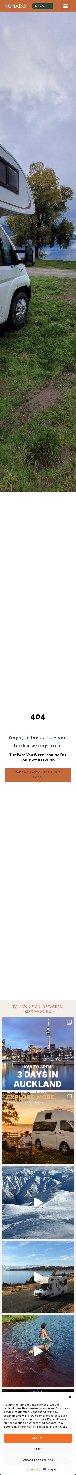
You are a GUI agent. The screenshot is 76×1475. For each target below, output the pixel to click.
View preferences (38, 1460)
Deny (38, 1449)
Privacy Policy (38, 1469)
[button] (70, 1397)
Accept (38, 1438)
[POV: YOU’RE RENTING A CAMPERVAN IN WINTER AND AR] (38, 1202)
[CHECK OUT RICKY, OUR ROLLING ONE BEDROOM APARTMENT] (38, 1277)
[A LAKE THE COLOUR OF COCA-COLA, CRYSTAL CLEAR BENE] (38, 1351)
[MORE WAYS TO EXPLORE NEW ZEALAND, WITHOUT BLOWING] (38, 1128)
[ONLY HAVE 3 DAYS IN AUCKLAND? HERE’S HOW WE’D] (38, 1053)
